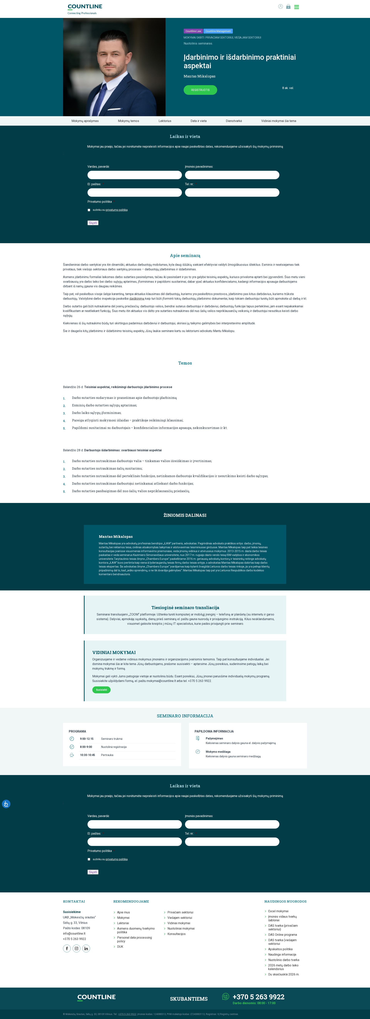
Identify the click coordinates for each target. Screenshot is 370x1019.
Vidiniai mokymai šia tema (280, 121)
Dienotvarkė (235, 121)
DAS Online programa (282, 935)
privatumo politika (117, 209)
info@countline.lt (74, 933)
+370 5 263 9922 (74, 939)
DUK (120, 946)
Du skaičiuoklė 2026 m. (283, 974)
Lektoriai (123, 923)
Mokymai (123, 918)
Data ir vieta (200, 121)
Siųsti (93, 223)
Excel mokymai (278, 911)
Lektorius (166, 121)
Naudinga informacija (282, 954)
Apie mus (123, 912)
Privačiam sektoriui (180, 912)
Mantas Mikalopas (199, 76)
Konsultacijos (176, 934)
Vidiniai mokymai (178, 923)
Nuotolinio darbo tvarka (283, 960)
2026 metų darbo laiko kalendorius (283, 967)
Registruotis (200, 90)
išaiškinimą (136, 298)
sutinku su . (110, 209)
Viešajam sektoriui (179, 918)
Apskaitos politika (280, 949)
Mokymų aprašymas (86, 121)
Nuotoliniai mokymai (181, 928)
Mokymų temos (129, 121)
